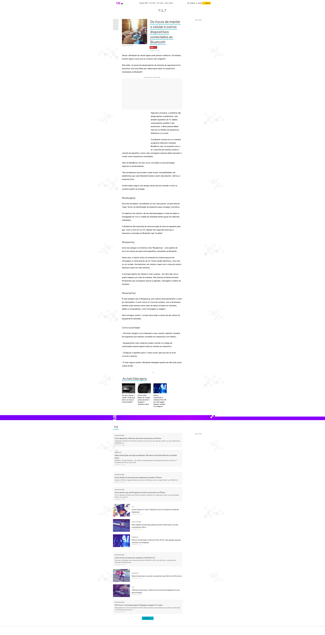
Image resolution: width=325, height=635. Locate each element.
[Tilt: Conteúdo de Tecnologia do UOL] (118, 3)
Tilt (162, 10)
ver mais (147, 618)
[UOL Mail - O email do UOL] (192, 3)
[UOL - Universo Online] (122, 3)
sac (188, 3)
